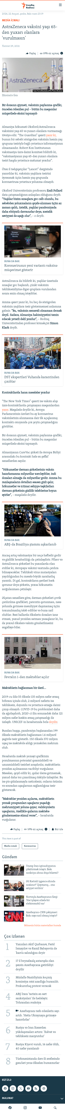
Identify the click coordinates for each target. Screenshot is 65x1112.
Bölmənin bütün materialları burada (42, 925)
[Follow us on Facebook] (5, 1088)
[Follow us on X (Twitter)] (21, 1088)
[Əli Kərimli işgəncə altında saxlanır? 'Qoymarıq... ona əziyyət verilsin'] (14, 885)
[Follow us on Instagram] (13, 1088)
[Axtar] (55, 1108)
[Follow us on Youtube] (28, 1088)
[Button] (31, 53)
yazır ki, (51, 135)
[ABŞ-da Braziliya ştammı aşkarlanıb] (32, 520)
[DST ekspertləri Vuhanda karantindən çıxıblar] (32, 353)
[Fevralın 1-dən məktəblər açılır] (32, 653)
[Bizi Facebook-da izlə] (10, 1108)
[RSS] (36, 1088)
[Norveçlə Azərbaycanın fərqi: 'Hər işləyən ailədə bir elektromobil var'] (14, 901)
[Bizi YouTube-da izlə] (40, 1108)
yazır (5, 409)
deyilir (53, 722)
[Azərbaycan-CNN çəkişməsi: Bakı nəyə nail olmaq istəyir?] (14, 916)
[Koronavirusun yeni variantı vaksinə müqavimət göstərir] (32, 241)
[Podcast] (43, 1088)
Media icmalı (11, 20)
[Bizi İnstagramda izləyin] (25, 1108)
